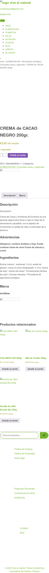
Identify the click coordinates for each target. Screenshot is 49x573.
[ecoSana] (10, 170)
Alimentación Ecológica (31, 61)
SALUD (8, 36)
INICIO (8, 25)
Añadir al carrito (18, 155)
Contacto (24, 528)
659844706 (5, 14)
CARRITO (9, 49)
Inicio (2, 61)
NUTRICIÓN (10, 39)
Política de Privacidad (24, 453)
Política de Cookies (23, 449)
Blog (22, 532)
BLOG (7, 46)
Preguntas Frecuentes (24, 488)
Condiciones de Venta (24, 493)
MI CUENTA (10, 52)
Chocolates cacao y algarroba (12, 64)
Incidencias (19, 497)
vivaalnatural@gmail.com (12, 8)
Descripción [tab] (10, 195)
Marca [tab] (22, 195)
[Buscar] (44, 435)
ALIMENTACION (12, 29)
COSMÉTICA (10, 32)
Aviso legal (19, 458)
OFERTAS (9, 42)
